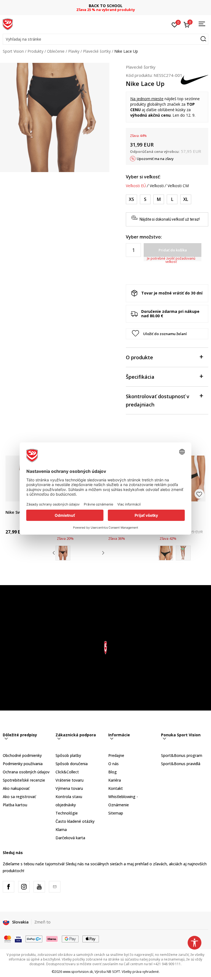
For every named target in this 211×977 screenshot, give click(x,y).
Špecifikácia (140, 377)
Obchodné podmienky (22, 755)
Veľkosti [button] (157, 186)
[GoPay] (34, 939)
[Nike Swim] (63, 553)
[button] (105, 39)
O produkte (139, 357)
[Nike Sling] (183, 553)
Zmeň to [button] (42, 922)
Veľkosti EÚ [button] (136, 186)
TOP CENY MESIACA (105, 6)
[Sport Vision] (8, 24)
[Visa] (18, 939)
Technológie (66, 813)
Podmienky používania (23, 763)
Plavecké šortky (97, 51)
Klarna (61, 829)
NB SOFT (113, 971)
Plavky (73, 51)
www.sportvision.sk (78, 971)
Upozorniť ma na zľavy (155, 158)
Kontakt (115, 788)
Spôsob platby (68, 755)
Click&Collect (67, 771)
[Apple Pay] (90, 939)
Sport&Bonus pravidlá (180, 763)
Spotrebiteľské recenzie (24, 780)
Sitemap (115, 813)
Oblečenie (56, 51)
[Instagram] (23, 886)
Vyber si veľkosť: (143, 176)
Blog (112, 771)
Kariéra (114, 780)
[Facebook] (8, 886)
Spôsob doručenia (71, 763)
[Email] (54, 886)
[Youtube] (39, 886)
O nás (113, 763)
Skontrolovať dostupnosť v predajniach (157, 400)
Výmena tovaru (69, 788)
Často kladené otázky (75, 821)
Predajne (116, 755)
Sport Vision (13, 51)
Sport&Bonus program (181, 755)
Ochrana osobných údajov (26, 771)
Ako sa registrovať (19, 796)
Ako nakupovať (16, 788)
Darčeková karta (70, 837)
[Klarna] (52, 939)
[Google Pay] (70, 939)
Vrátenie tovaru (69, 780)
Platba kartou (15, 804)
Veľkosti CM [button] (178, 186)
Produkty (35, 51)
